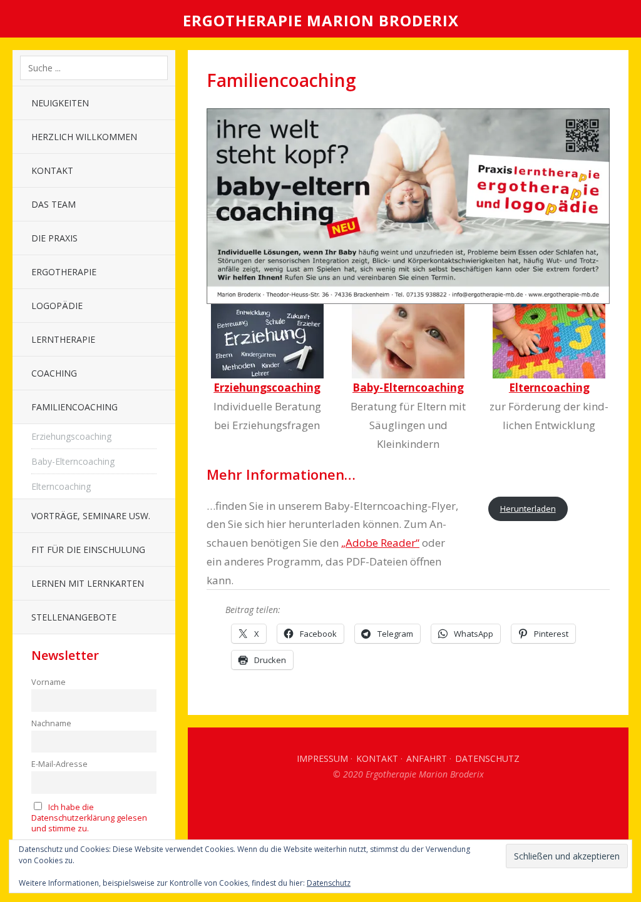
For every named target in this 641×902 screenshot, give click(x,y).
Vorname (48, 682)
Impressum (322, 758)
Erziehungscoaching (71, 436)
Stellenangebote (73, 617)
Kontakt (52, 170)
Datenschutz (487, 758)
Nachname (51, 723)
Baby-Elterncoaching (73, 461)
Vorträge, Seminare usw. (90, 516)
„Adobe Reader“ (380, 542)
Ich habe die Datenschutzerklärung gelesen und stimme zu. (89, 818)
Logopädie (57, 306)
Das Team (53, 204)
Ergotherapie (63, 272)
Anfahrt (426, 758)
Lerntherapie (63, 339)
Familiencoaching (74, 407)
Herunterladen (528, 508)
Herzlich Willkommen (84, 137)
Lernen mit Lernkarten (87, 583)
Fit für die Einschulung (88, 549)
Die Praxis (54, 238)
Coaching (54, 373)
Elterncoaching (61, 486)
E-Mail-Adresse (59, 764)
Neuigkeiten (60, 103)
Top (408, 810)
